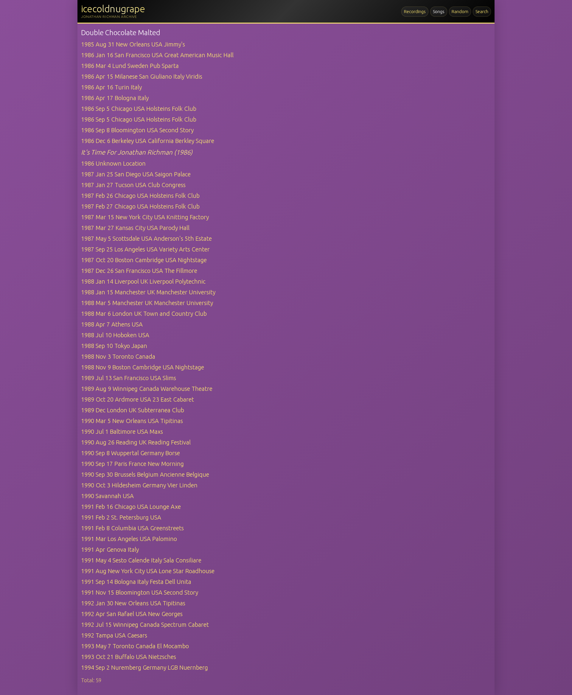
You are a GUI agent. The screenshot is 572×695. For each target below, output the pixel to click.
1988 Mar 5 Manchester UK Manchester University (147, 302)
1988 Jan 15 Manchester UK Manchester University (148, 292)
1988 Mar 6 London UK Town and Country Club (144, 313)
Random (460, 11)
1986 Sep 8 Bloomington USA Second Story (137, 130)
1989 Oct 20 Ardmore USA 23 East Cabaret (137, 399)
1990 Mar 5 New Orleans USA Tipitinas (132, 420)
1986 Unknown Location (113, 163)
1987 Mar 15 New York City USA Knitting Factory (145, 217)
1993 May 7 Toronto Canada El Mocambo (135, 646)
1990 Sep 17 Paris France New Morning (132, 463)
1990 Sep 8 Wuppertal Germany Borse (130, 453)
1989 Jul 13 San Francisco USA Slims (128, 377)
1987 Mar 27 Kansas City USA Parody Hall (135, 227)
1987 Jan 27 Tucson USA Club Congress (133, 184)
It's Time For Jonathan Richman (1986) (136, 152)
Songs (438, 11)
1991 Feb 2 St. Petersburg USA (121, 517)
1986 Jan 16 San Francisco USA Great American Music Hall (157, 55)
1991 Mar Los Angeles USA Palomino (129, 538)
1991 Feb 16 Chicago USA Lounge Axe (131, 506)
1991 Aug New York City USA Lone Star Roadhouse (147, 570)
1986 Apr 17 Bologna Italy (115, 97)
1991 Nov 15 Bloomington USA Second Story (139, 592)
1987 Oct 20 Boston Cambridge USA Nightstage (144, 259)
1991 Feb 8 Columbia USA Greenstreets (132, 528)
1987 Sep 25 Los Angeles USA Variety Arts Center (145, 249)
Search (481, 11)
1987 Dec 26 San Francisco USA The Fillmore (139, 270)
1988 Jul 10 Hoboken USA (115, 335)
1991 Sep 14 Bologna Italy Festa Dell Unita (136, 581)
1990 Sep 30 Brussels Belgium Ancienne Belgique (145, 474)
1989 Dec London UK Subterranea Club (132, 410)
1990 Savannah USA (107, 495)
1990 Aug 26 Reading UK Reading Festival (136, 442)
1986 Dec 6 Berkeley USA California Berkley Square (147, 140)
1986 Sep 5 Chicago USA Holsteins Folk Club (138, 108)
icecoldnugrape (113, 8)
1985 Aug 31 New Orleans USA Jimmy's (133, 44)
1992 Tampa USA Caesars (114, 635)
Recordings (415, 11)
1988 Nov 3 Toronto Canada (118, 356)
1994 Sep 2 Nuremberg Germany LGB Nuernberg (144, 667)
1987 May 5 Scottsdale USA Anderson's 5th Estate (146, 238)
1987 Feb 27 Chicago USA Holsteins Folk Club (140, 206)
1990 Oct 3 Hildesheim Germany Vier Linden (139, 485)
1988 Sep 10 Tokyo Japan (114, 345)
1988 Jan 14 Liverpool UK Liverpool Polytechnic (143, 281)
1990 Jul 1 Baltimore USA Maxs (122, 431)
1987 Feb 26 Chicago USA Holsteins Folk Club (140, 195)
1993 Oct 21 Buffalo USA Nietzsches (128, 656)
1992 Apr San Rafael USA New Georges (132, 613)
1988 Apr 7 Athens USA (112, 324)
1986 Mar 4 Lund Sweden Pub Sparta (130, 65)
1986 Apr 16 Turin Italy (111, 87)
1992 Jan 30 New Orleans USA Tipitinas (133, 603)
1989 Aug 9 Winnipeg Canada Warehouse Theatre (146, 388)
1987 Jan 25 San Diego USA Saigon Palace (136, 174)
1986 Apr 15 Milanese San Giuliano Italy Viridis (141, 76)
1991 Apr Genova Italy (110, 549)
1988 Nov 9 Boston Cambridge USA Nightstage (142, 367)
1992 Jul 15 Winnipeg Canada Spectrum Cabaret (145, 624)
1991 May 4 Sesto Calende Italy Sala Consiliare (141, 560)
